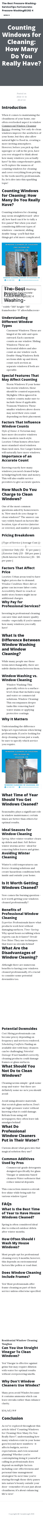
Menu (6, 15)
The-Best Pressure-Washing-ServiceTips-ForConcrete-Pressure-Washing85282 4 (19, 7)
